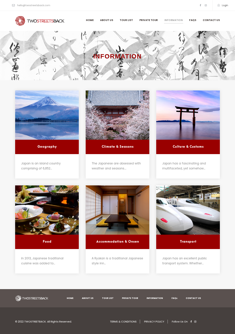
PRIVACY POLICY (154, 321)
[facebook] (200, 5)
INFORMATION (173, 20)
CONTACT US (211, 20)
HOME (90, 20)
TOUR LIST (126, 20)
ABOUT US (106, 20)
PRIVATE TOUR (149, 20)
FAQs (192, 20)
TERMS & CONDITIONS (123, 321)
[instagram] (206, 5)
